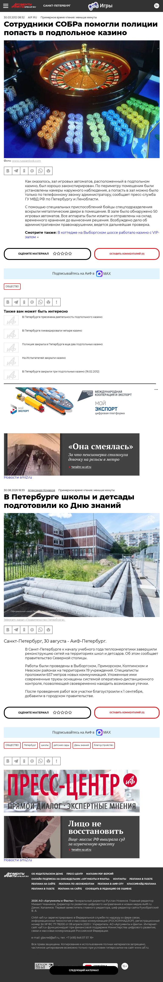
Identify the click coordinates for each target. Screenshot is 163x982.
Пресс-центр (74, 873)
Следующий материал (84, 970)
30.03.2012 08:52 (14, 17)
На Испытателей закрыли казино (44, 357)
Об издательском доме (47, 873)
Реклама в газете (141, 879)
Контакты (119, 879)
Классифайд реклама (141, 884)
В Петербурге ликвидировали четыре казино (52, 330)
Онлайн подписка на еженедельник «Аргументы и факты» (70, 879)
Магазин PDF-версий (99, 873)
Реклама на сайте (43, 884)
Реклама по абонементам (76, 884)
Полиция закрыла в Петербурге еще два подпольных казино (62, 344)
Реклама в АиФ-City (111, 884)
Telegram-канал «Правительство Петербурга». (34, 619)
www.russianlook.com (26, 160)
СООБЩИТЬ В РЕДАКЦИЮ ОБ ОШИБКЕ (108, 888)
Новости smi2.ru (18, 477)
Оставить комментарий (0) (127, 253)
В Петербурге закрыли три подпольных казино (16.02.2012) (60, 371)
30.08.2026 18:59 (14, 490)
